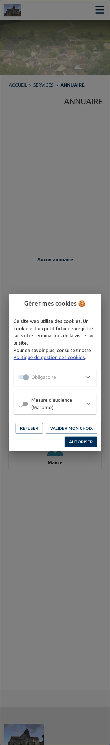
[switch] (20, 403)
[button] (55, 377)
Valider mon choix (71, 428)
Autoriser (81, 441)
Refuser (29, 428)
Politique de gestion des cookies (49, 357)
